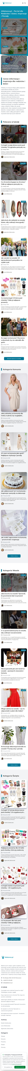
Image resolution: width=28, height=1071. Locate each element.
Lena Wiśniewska (5, 1025)
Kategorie (4, 1033)
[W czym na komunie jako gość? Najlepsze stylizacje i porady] (14, 441)
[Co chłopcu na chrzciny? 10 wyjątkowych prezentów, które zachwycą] (14, 64)
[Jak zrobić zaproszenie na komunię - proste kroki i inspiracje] (14, 522)
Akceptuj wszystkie (20, 1067)
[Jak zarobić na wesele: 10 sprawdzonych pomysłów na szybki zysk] (14, 247)
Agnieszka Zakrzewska (9, 860)
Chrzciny (3, 1047)
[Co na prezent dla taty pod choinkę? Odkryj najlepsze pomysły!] (14, 911)
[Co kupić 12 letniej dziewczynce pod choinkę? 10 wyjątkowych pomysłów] (14, 794)
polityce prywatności (16, 1064)
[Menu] (22, 3)
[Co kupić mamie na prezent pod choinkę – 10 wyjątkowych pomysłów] (14, 875)
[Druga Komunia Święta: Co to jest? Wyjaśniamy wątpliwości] (14, 27)
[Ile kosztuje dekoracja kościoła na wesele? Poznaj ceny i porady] (14, 735)
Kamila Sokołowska (9, 426)
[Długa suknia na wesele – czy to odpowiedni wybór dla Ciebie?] (14, 697)
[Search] (25, 3)
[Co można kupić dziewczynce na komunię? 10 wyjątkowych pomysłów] (14, 45)
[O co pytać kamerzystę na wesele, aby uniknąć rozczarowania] (14, 619)
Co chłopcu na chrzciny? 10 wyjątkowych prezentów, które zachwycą (13, 68)
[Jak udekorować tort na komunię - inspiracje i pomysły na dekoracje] (14, 480)
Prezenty (3, 1041)
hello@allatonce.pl (7, 982)
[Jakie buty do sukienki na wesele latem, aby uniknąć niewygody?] (14, 209)
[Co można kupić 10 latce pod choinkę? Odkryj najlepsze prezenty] (14, 287)
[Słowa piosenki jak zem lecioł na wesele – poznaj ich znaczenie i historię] (14, 657)
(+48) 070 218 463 (7, 980)
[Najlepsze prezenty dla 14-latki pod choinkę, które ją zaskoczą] (14, 837)
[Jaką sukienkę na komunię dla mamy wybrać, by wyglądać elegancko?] (14, 392)
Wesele (3, 1036)
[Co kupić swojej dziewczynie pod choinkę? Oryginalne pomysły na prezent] (14, 134)
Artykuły (4, 987)
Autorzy (4, 1020)
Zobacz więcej (14, 555)
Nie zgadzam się (8, 1067)
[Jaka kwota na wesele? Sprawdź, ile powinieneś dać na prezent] (14, 582)
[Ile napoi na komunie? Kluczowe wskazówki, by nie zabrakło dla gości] (14, 327)
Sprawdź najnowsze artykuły (14, 358)
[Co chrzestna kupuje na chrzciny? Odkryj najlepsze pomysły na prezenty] (14, 171)
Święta (3, 1044)
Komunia (3, 1039)
